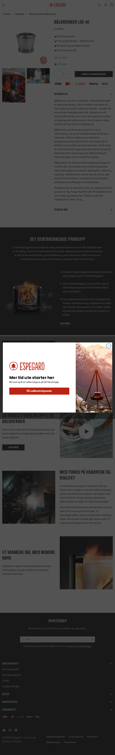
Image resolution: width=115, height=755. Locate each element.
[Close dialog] (108, 346)
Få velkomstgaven (39, 391)
